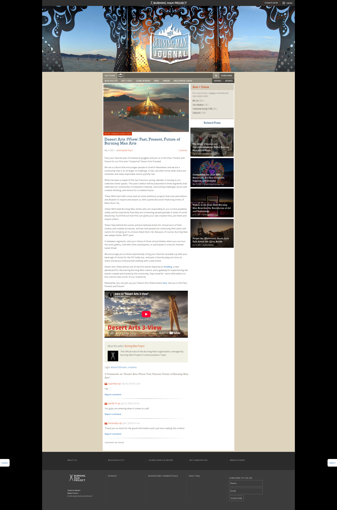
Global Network (143, 81)
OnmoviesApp (113, 423)
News (156, 81)
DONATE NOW (271, 3)
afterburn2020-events (119, 367)
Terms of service (73, 490)
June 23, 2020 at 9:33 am (130, 403)
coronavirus (132, 367)
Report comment (113, 394)
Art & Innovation (198, 460)
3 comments (182, 150)
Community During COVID (121, 134)
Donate (112, 476)
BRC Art (107, 134)
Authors (217, 81)
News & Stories (237, 460)
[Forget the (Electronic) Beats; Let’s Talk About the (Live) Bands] (212, 233)
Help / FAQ (194, 476)
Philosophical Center (183, 81)
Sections (110, 75)
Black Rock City (111, 81)
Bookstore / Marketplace (163, 476)
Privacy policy (73, 493)
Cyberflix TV (112, 403)
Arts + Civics (127, 81)
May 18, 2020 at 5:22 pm (131, 383)
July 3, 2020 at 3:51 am (131, 423)
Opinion (166, 81)
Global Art (196, 112)
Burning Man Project (125, 150)
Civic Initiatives (198, 104)
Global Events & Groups (161, 460)
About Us (72, 460)
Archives (229, 81)
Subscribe (236, 498)
